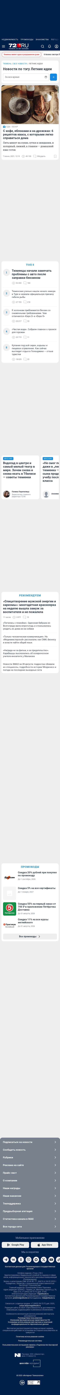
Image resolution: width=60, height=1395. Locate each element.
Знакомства (42, 40)
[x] (44, 1260)
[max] (36, 1260)
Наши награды (11, 1188)
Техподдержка (12, 1203)
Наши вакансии (12, 1195)
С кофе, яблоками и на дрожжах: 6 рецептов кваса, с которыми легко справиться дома (28, 134)
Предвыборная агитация (17, 1211)
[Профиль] (56, 46)
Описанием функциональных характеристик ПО (30, 1320)
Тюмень (7, 64)
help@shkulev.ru (48, 1298)
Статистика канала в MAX (18, 1218)
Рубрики (8, 1157)
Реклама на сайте (13, 1165)
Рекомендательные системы (30, 1341)
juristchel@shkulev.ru (21, 1298)
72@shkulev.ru (43, 1294)
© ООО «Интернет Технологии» (30, 1375)
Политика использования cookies (30, 1337)
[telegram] (6, 1260)
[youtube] (51, 1260)
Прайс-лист (10, 1172)
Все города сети (12, 1226)
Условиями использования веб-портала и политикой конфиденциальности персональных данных (30, 1323)
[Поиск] (42, 46)
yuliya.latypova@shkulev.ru (30, 1306)
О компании (10, 1180)
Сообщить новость (14, 1149)
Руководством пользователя (30, 1318)
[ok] (21, 1260)
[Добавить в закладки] (55, 156)
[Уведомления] (49, 46)
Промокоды (27, 40)
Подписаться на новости (17, 1142)
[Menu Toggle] (3, 46)
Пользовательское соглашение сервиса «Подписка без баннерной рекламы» (30, 1346)
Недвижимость (10, 40)
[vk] (13, 1260)
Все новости (20, 64)
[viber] (28, 1260)
